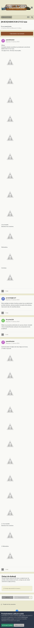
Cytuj (6, 291)
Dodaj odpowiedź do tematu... (13, 588)
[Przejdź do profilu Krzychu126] (3, 320)
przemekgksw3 (11, 298)
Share (8, 597)
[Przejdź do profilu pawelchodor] (3, 40)
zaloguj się (21, 580)
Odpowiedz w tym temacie (17, 33)
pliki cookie (22, 615)
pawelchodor (8, 26)
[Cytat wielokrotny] (2, 291)
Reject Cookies (19, 625)
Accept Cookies (7, 625)
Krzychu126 (10, 319)
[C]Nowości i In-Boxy (16, 28)
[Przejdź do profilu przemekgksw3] (3, 299)
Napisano (12, 41)
